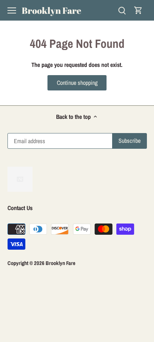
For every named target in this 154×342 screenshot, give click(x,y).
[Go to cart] (138, 10)
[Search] (122, 10)
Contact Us (20, 208)
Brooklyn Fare (51, 10)
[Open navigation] (11, 10)
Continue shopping (77, 82)
